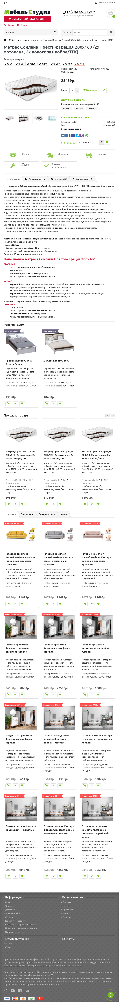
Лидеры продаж (47, 514)
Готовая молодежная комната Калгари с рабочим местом (56, 739)
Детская (67, 917)
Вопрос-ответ (84, 179)
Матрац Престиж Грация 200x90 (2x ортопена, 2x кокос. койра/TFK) (97, 455)
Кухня (65, 913)
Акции (23, 25)
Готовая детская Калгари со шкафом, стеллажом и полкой (97, 739)
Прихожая (68, 909)
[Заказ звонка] (111, 995)
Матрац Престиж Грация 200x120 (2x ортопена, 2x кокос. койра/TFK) (58, 455)
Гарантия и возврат (14, 921)
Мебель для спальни (19, 40)
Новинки (11, 514)
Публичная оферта (14, 932)
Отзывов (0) (61, 179)
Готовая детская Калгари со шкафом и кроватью (20, 828)
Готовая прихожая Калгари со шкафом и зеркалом (57, 648)
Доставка (10, 909)
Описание (15, 179)
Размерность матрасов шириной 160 (80, 104)
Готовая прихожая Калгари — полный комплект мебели (17, 648)
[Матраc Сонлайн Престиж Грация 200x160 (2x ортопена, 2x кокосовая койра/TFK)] (9, 118)
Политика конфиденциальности (21, 928)
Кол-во (64, 90)
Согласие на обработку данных (20, 924)
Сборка (9, 917)
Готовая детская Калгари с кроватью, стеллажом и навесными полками (59, 830)
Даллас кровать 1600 (56, 360)
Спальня (67, 902)
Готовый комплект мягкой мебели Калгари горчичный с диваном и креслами (20, 559)
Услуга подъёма (13, 913)
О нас (8, 902)
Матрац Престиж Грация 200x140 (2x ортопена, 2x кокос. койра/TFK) (20, 455)
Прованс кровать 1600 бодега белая (18, 362)
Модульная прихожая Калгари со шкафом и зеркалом (18, 739)
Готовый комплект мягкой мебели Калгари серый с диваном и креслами (58, 559)
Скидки (11, 25)
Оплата (9, 906)
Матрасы (37, 40)
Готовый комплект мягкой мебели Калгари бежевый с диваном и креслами (96, 559)
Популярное (27, 514)
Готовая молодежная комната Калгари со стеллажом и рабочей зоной (95, 831)
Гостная (66, 906)
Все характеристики (71, 129)
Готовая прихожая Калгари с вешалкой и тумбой (95, 648)
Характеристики (37, 179)
